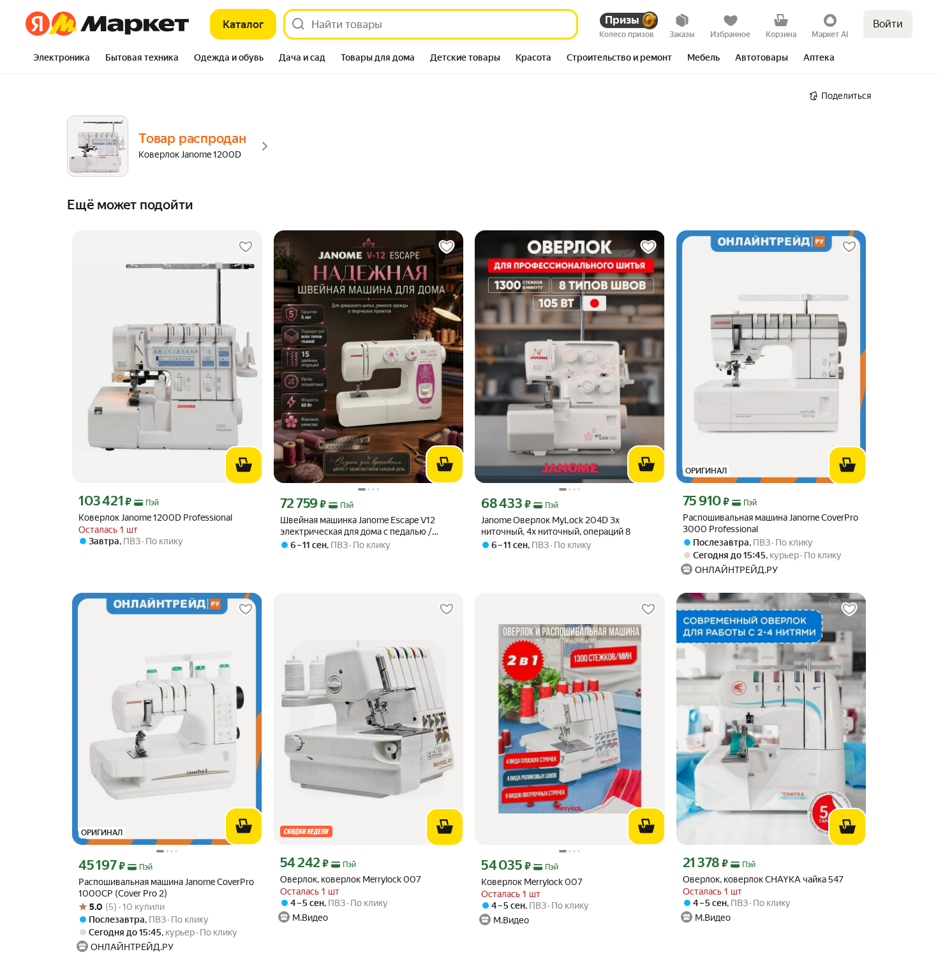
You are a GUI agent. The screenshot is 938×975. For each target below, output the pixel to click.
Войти (888, 24)
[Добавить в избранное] (246, 247)
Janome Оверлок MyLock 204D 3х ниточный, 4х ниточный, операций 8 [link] (555, 526)
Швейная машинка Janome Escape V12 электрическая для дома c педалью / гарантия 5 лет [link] (357, 526)
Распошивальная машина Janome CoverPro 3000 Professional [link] (770, 523)
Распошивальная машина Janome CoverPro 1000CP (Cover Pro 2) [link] (166, 887)
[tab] (62, 58)
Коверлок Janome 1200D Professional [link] (155, 517)
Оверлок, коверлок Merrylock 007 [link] (350, 879)
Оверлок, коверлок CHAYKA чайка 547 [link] (763, 879)
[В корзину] (244, 465)
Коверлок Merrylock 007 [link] (532, 882)
